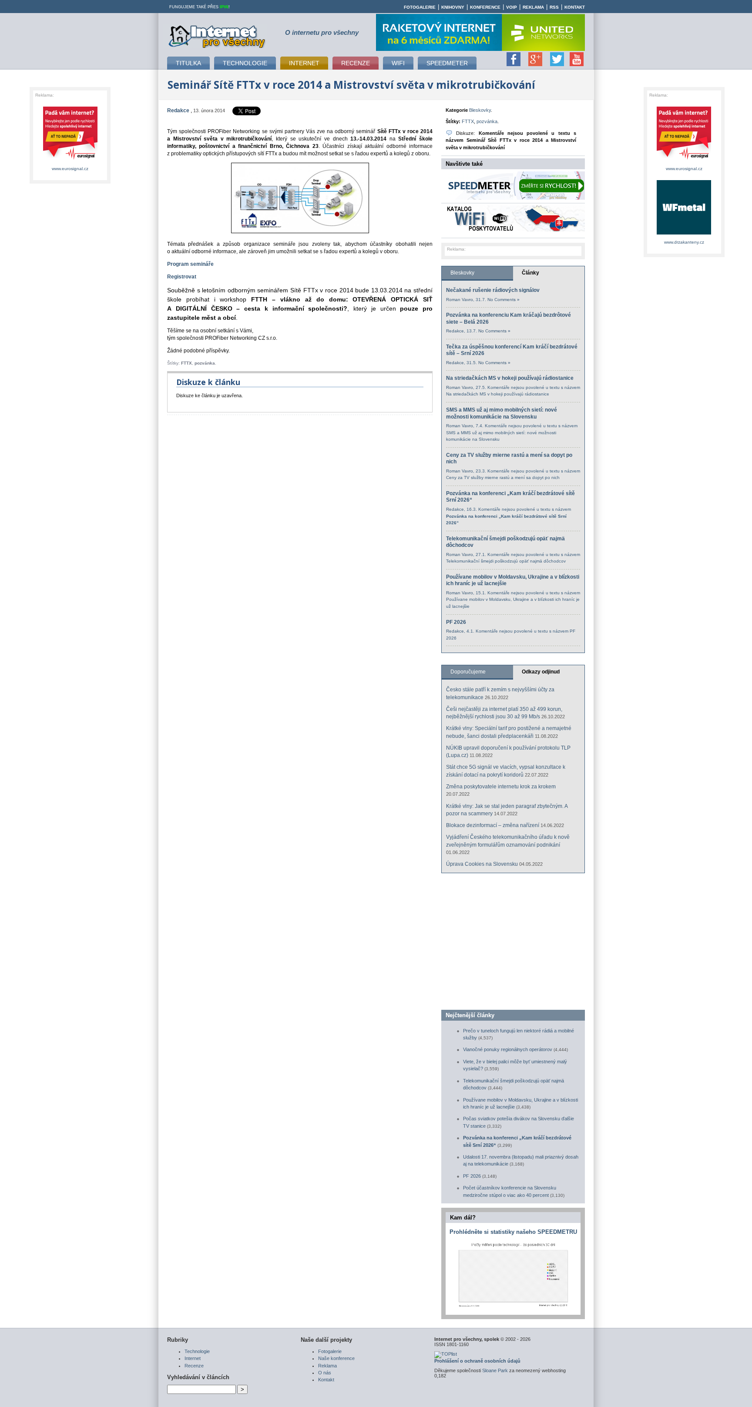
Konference (485, 7)
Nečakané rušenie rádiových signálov (493, 290)
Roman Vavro (459, 299)
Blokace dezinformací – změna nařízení (492, 825)
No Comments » (503, 299)
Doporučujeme (468, 671)
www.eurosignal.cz (70, 168)
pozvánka (205, 363)
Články (530, 272)
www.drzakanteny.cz (684, 242)
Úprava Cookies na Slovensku (482, 864)
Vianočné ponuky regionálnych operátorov (507, 1049)
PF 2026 (456, 622)
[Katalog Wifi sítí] (515, 229)
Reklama (533, 7)
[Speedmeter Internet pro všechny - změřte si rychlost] (515, 198)
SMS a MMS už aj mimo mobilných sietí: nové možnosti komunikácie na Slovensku (501, 413)
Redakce (178, 110)
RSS (554, 7)
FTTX (186, 363)
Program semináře (190, 264)
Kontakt (574, 7)
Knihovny (452, 7)
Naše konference (336, 1358)
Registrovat (181, 276)
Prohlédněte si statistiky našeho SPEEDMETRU (513, 1232)
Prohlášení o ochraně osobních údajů (477, 1360)
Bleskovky (480, 110)
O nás (324, 1372)
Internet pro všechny (217, 35)
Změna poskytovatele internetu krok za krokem (501, 787)
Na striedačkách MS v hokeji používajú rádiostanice (510, 378)
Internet (193, 1358)
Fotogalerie (420, 7)
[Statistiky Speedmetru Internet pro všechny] (513, 1307)
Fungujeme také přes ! (199, 7)
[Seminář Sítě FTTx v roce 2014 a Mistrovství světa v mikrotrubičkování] (300, 231)
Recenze (194, 1365)
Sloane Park (495, 1370)
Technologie (197, 1351)
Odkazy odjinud (541, 671)
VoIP (511, 7)
